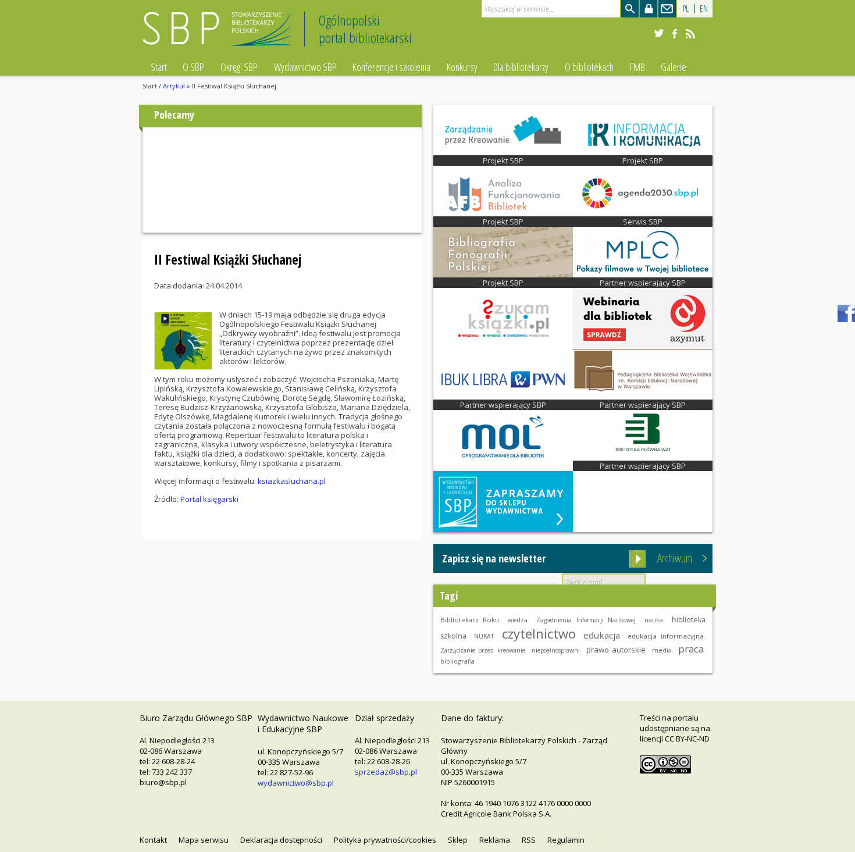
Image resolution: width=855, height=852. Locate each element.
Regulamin (566, 840)
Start (159, 67)
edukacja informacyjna (666, 636)
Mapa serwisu (204, 840)
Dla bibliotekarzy (520, 67)
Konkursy (462, 67)
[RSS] (690, 33)
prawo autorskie (616, 649)
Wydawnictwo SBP (305, 67)
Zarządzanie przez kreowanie (482, 650)
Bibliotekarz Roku (469, 619)
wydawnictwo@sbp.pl (296, 783)
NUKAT (484, 636)
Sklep (458, 840)
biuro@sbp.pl (163, 782)
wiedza (518, 620)
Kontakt (153, 840)
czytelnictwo (539, 633)
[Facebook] (674, 33)
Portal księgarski (209, 499)
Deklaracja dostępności (281, 840)
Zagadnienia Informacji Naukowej (586, 620)
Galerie (673, 67)
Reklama (494, 840)
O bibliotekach (589, 67)
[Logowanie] (648, 8)
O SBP (193, 67)
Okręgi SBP (239, 67)
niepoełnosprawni (556, 650)
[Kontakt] (667, 8)
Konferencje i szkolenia (391, 67)
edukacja (601, 635)
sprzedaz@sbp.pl (386, 772)
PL (686, 8)
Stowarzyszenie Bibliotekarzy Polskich (219, 34)
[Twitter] (659, 33)
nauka (653, 620)
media (662, 650)
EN (704, 8)
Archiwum (674, 558)
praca (691, 648)
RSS (529, 840)
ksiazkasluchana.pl (292, 481)
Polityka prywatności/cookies (385, 840)
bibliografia (457, 661)
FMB (637, 67)
